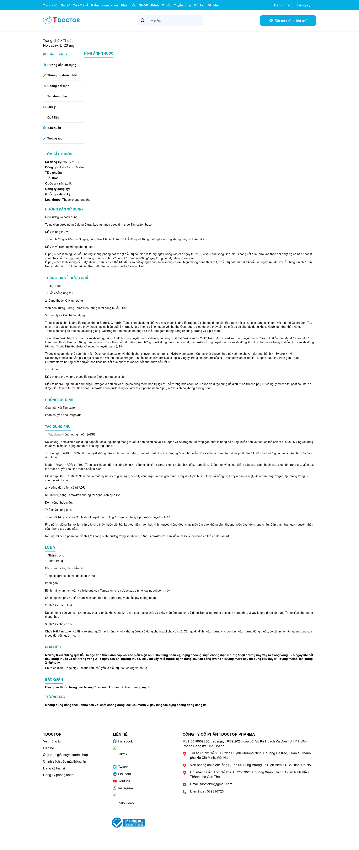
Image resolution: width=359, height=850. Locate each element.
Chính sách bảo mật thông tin (64, 761)
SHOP (143, 5)
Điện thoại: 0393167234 (208, 791)
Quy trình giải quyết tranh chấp (65, 754)
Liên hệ (48, 748)
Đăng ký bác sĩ (54, 768)
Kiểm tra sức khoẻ (104, 5)
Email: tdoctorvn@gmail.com (211, 784)
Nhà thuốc (128, 5)
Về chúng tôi (52, 741)
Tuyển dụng (182, 5)
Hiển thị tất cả (57, 54)
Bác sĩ (65, 5)
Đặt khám (214, 5)
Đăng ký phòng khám (58, 774)
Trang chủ (50, 5)
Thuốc (166, 5)
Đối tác (199, 5)
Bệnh (155, 5)
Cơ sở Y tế (80, 5)
